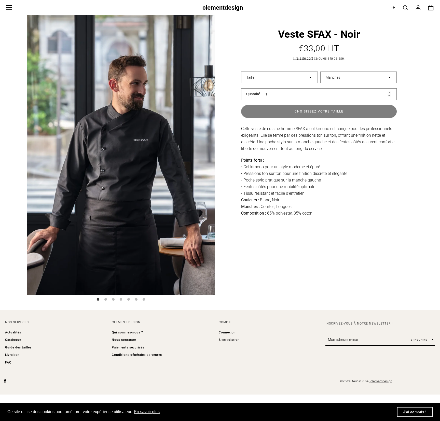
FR (393, 7)
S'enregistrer (229, 340)
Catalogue (13, 340)
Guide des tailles (18, 347)
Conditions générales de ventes (137, 355)
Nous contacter (124, 340)
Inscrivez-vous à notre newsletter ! (359, 323)
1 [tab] (98, 299)
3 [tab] (113, 299)
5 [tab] (128, 299)
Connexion (227, 332)
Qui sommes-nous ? (127, 332)
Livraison (12, 355)
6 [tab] (136, 299)
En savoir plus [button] (147, 412)
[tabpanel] (121, 154)
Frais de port (303, 58)
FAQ (8, 362)
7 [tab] (143, 299)
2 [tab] (105, 299)
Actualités (13, 332)
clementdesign (222, 7)
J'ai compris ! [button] (415, 412)
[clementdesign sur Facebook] (5, 380)
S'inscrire (419, 339)
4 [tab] (120, 299)
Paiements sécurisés (128, 347)
